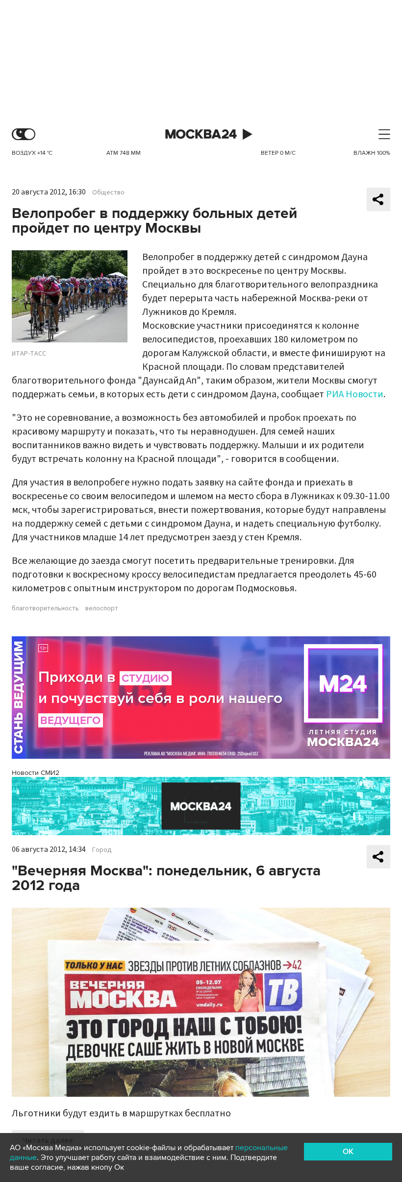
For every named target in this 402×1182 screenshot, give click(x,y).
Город (102, 850)
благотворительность (45, 608)
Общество (108, 192)
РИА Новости (354, 394)
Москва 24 (201, 134)
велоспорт (101, 608)
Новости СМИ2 (35, 773)
